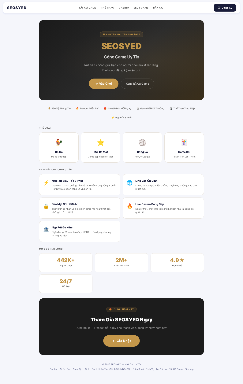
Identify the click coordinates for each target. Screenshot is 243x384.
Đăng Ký (227, 7)
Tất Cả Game (87, 7)
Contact (54, 369)
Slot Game (141, 7)
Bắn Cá (158, 7)
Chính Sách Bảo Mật (120, 369)
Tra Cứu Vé (161, 369)
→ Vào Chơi (103, 83)
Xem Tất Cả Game (137, 83)
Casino (124, 7)
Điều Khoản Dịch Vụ (143, 369)
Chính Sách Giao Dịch (71, 369)
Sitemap (189, 369)
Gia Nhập (124, 341)
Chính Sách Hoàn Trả (96, 369)
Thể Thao (107, 7)
